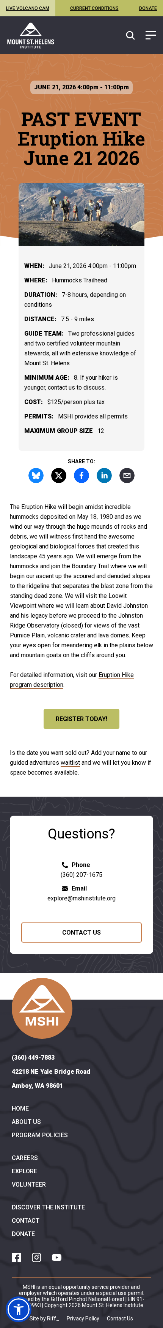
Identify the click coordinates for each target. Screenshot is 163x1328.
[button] (19, 1309)
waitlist (70, 762)
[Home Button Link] (42, 1008)
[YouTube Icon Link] (56, 1257)
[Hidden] (151, 36)
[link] (30, 35)
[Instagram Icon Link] (36, 1257)
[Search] (131, 35)
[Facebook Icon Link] (16, 1257)
